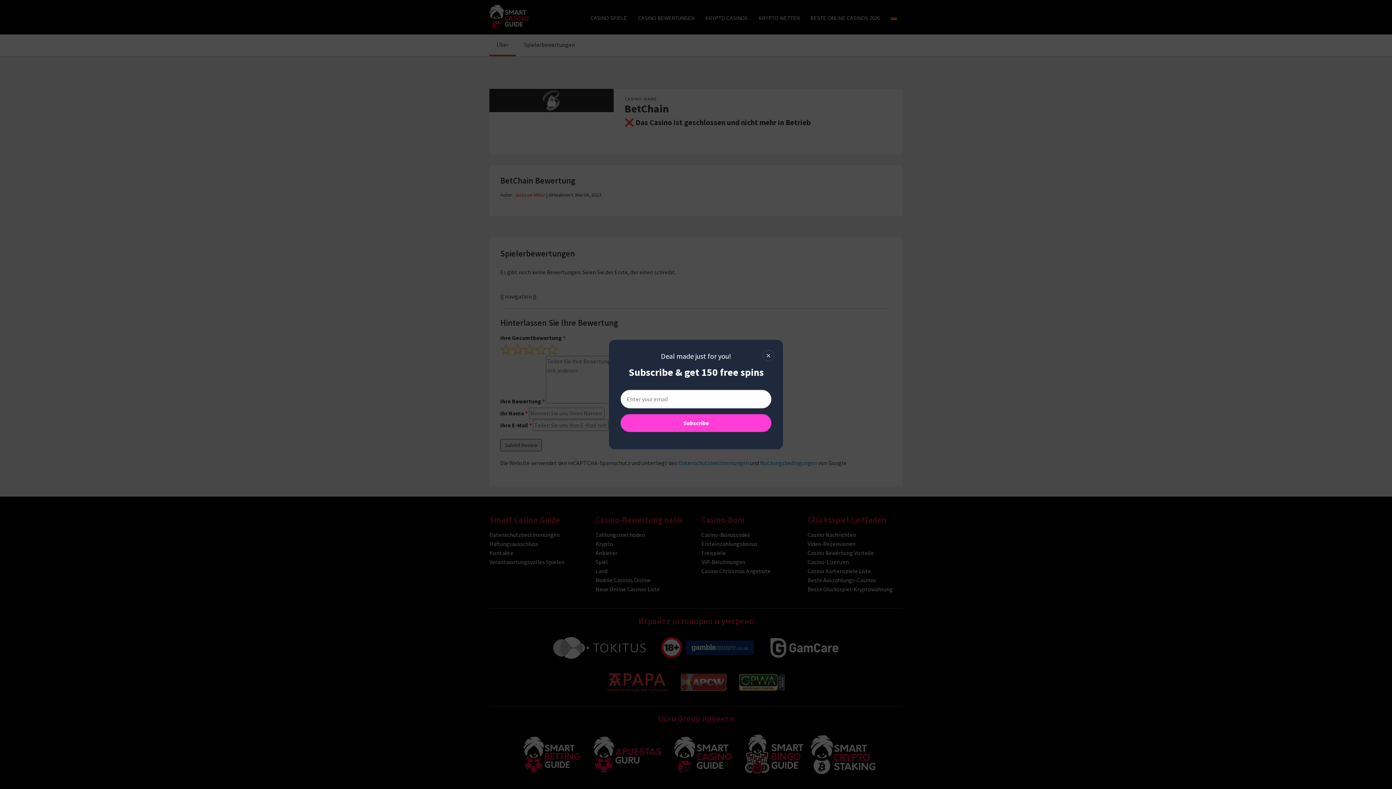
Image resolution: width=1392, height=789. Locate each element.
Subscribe (696, 423)
